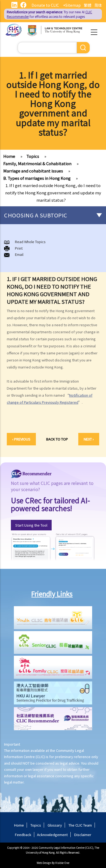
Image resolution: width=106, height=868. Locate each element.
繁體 (87, 5)
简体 (98, 5)
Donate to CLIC (45, 5)
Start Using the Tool (31, 525)
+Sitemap (72, 5)
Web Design (44, 863)
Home (9, 156)
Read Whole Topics (30, 241)
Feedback (23, 834)
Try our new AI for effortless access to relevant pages (49, 14)
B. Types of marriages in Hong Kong (37, 178)
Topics (32, 156)
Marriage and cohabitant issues (33, 171)
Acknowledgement (52, 834)
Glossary (55, 825)
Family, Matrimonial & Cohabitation (37, 163)
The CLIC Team (80, 825)
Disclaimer (82, 834)
